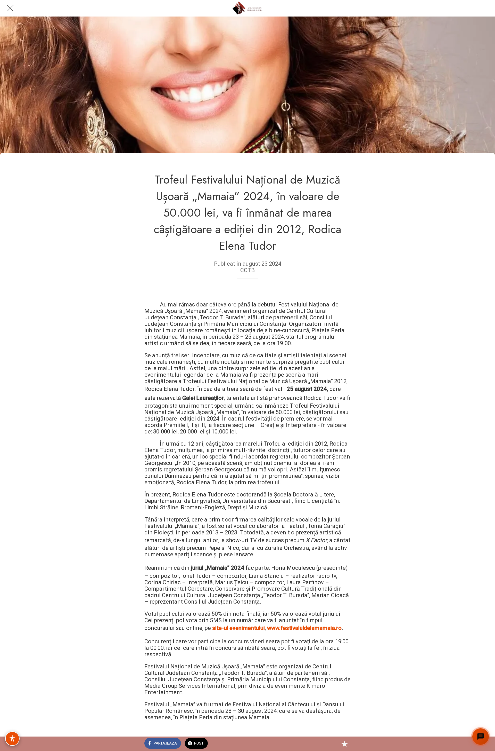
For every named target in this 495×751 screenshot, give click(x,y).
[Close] (10, 8)
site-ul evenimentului (238, 628)
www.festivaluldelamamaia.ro (304, 628)
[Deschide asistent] (480, 736)
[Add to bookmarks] (344, 744)
